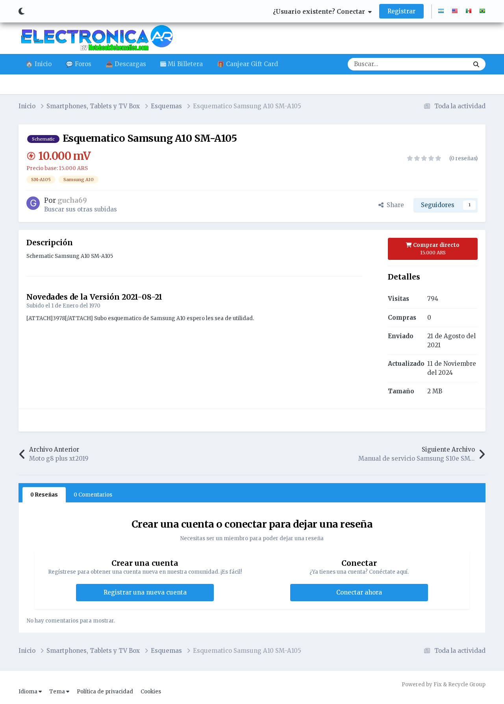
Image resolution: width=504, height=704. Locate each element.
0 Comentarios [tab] (93, 494)
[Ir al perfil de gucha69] (33, 203)
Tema (57, 691)
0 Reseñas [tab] (44, 494)
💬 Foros (78, 64)
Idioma (29, 691)
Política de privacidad (105, 691)
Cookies (151, 691)
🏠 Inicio (39, 64)
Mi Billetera (184, 64)
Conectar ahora (359, 592)
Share (394, 205)
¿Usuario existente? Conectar (320, 11)
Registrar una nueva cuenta (145, 592)
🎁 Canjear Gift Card (247, 64)
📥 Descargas (126, 64)
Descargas (443, 64)
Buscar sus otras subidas (80, 209)
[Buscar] (476, 64)
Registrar (401, 11)
